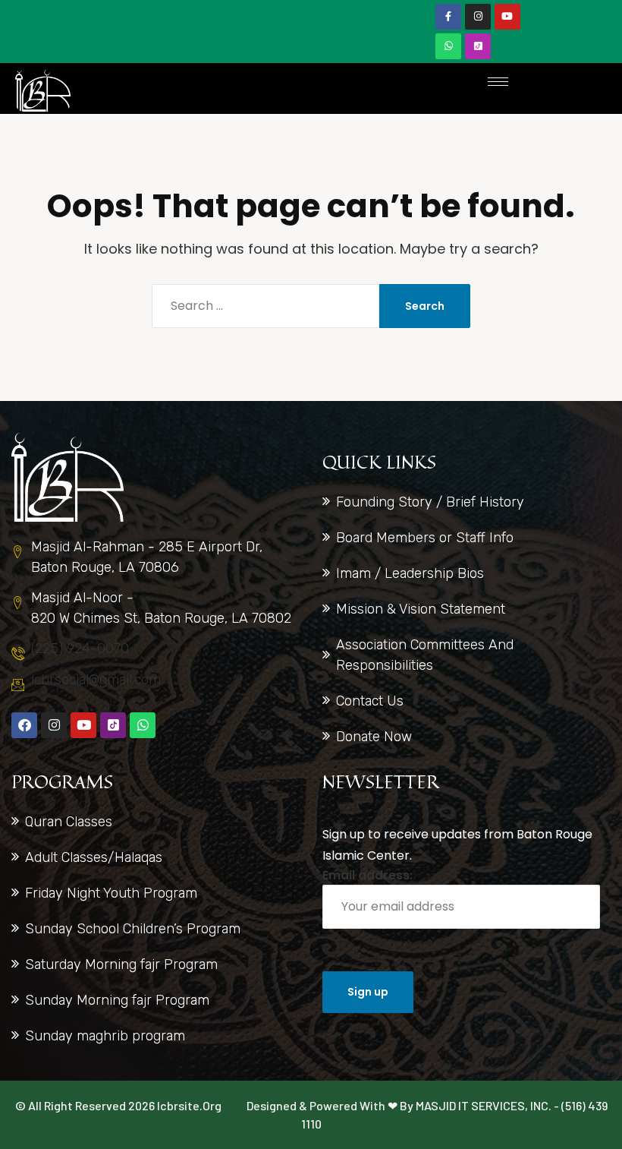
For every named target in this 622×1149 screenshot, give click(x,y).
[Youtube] (507, 17)
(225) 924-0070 (80, 648)
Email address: (367, 875)
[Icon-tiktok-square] (478, 46)
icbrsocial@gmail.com (96, 679)
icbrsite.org (189, 1105)
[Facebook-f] (448, 17)
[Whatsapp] (448, 46)
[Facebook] (24, 725)
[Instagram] (478, 17)
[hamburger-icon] (498, 82)
